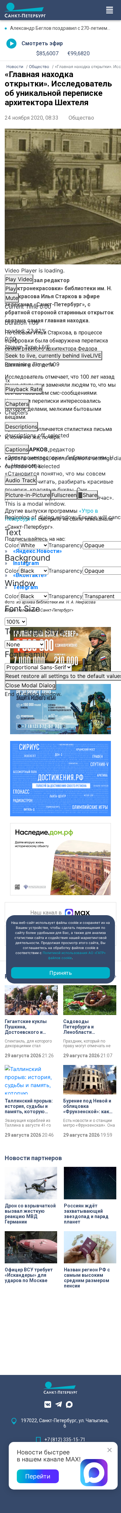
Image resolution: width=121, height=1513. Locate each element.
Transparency (65, 545)
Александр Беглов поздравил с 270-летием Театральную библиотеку (63, 28)
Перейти (37, 1476)
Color (12, 545)
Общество (81, 118)
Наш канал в (46, 913)
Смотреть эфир (42, 43)
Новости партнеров (33, 1157)
